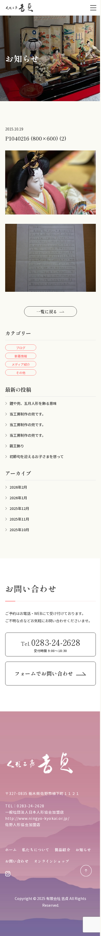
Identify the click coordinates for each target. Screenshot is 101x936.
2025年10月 (19, 529)
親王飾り (17, 445)
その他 (20, 372)
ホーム (11, 849)
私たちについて (35, 849)
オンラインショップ (51, 861)
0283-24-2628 (30, 805)
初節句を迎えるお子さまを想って (37, 456)
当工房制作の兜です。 (28, 414)
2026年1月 (18, 497)
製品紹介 (62, 849)
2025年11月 (19, 519)
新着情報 (21, 356)
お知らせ (83, 849)
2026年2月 (18, 487)
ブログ (20, 347)
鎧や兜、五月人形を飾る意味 (33, 403)
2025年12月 (19, 508)
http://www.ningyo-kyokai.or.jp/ (37, 818)
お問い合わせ (17, 861)
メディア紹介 (21, 364)
